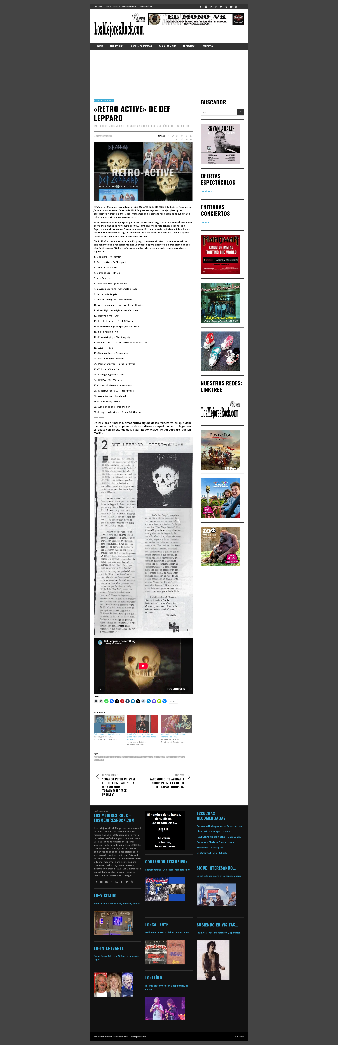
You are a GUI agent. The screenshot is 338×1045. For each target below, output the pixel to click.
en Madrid (167, 932)
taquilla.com (207, 191)
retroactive (98, 760)
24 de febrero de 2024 (104, 136)
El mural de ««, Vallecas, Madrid (117, 903)
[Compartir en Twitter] (172, 136)
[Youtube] (236, 6)
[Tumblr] (226, 6)
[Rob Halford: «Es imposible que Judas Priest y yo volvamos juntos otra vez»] (142, 724)
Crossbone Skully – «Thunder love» (215, 842)
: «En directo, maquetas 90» (167, 869)
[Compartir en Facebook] (168, 136)
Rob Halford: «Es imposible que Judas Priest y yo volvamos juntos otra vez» (141, 737)
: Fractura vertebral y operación (219, 932)
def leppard (105, 757)
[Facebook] (200, 6)
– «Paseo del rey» (219, 826)
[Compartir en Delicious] (177, 139)
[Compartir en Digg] (186, 139)
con (157, 985)
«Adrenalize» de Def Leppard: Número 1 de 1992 (173, 735)
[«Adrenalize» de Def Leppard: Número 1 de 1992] (176, 724)
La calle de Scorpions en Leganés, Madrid (219, 875)
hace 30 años (116, 757)
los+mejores (126, 757)
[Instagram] (205, 6)
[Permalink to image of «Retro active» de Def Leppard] (143, 171)
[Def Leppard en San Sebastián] (109, 724)
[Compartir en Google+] (177, 136)
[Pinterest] (216, 6)
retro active (180, 757)
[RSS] (221, 6)
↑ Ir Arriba (239, 1036)
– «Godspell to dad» (213, 831)
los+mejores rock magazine (143, 757)
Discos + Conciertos (103, 100)
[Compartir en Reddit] (182, 139)
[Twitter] (231, 6)
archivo (97, 757)
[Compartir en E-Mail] (191, 139)
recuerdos (170, 757)
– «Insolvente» (219, 836)
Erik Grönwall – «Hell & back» (212, 852)
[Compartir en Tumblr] (186, 136)
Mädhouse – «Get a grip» (210, 847)
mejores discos (159, 757)
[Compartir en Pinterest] (182, 136)
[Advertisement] (169, 74)
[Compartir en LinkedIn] (191, 136)
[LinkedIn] (210, 6)
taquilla (205, 222)
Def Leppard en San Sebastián (107, 734)
